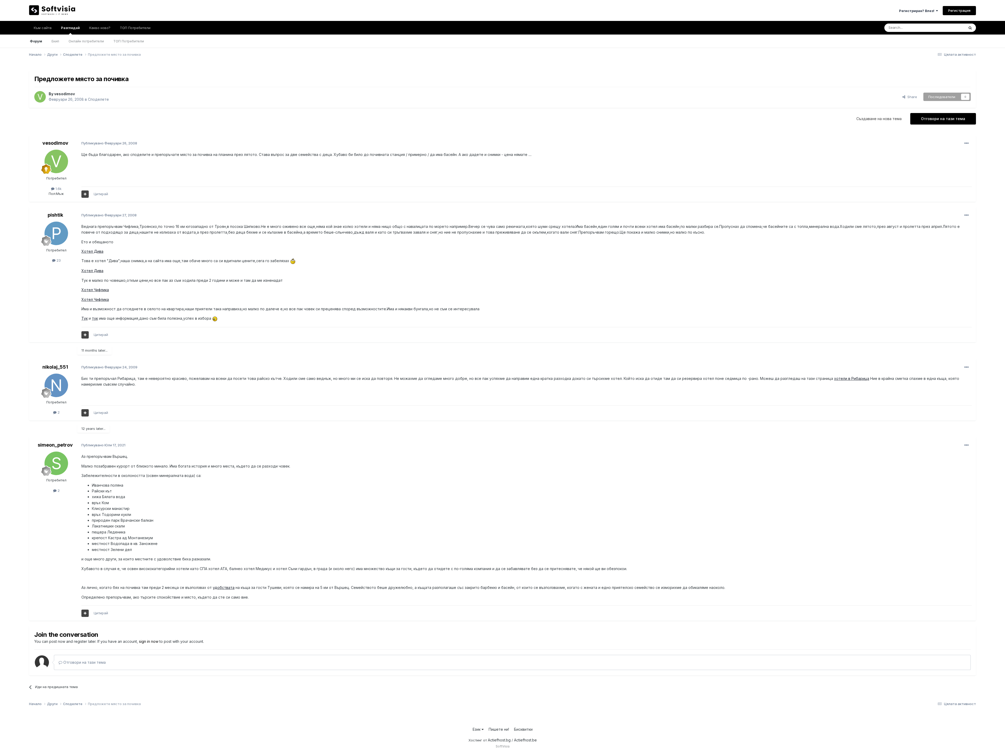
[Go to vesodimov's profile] (40, 97)
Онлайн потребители (86, 41)
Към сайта (43, 28)
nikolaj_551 (55, 367)
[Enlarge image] (292, 260)
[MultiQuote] (85, 194)
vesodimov (64, 94)
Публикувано (109, 143)
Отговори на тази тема (943, 118)
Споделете (98, 99)
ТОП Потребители (128, 41)
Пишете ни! (499, 729)
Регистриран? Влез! (917, 11)
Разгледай (70, 28)
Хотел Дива (92, 251)
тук (95, 318)
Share (911, 97)
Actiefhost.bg (499, 740)
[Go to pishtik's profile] (56, 233)
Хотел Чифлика (95, 290)
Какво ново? (99, 28)
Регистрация (959, 10)
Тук (84, 318)
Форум (36, 41)
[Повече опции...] (966, 143)
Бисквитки (523, 729)
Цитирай (101, 194)
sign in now (148, 641)
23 (58, 260)
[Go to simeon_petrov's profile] (56, 463)
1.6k (58, 189)
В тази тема (948, 28)
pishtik (55, 215)
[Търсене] (970, 28)
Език (477, 729)
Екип (55, 41)
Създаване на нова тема (879, 118)
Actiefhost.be (525, 740)
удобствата (223, 587)
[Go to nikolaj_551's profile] (56, 385)
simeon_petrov (55, 445)
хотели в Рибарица (851, 378)
